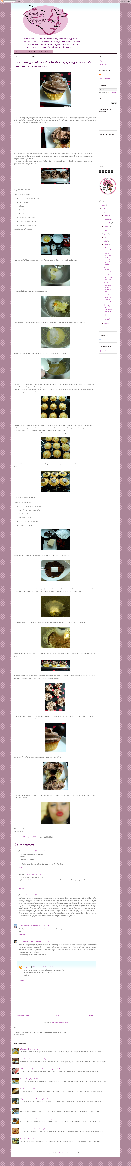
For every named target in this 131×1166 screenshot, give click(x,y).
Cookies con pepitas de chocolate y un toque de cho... (108, 287)
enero (106, 327)
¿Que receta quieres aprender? (107, 317)
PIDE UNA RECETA (45, 52)
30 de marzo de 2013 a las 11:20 (39, 926)
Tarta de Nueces (25, 1109)
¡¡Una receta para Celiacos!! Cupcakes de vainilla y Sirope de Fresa (41, 1069)
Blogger (81, 1153)
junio (106, 234)
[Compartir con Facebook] (50, 837)
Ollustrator (62, 1153)
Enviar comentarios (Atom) (59, 1023)
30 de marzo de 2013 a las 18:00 (39, 941)
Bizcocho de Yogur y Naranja (29, 1049)
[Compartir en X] (48, 837)
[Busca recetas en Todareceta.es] (106, 340)
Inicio (57, 1015)
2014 (104, 209)
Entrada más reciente (22, 1015)
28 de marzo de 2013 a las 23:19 (35, 851)
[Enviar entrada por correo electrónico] (41, 837)
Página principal (20, 52)
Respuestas (24, 963)
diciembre (107, 216)
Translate (113, 92)
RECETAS (32, 52)
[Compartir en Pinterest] (52, 837)
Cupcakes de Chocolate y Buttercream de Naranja (35, 1059)
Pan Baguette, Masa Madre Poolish (31, 1089)
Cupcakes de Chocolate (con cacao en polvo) (33, 1139)
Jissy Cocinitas (24, 926)
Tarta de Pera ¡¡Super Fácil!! (29, 1079)
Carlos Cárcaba (24, 941)
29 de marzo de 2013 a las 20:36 (35, 874)
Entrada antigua (89, 1015)
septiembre (107, 223)
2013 (104, 212)
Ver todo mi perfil (104, 79)
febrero (106, 324)
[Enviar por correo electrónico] (45, 837)
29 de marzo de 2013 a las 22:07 (35, 895)
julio (106, 230)
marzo (106, 245)
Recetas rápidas (104, 351)
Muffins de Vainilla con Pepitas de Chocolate (34, 1099)
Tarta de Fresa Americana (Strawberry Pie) (33, 1129)
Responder (22, 867)
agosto (106, 227)
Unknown (27, 967)
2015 (104, 205)
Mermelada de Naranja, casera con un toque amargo (36, 1119)
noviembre (107, 219)
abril (106, 241)
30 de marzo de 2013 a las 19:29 (43, 967)
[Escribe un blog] (47, 837)
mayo (106, 237)
